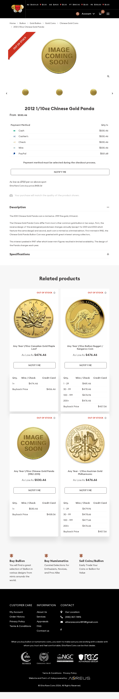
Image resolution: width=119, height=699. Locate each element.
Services (41, 616)
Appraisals (42, 621)
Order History (17, 616)
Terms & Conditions (20, 626)
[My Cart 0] (100, 14)
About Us (42, 612)
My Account (16, 612)
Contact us (43, 630)
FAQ (39, 626)
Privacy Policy (17, 621)
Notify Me (60, 172)
